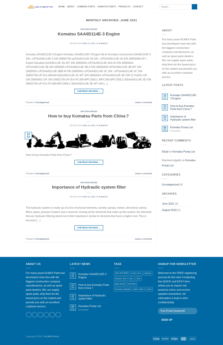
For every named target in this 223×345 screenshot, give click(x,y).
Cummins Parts (86, 6)
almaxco (103, 43)
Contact (138, 6)
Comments (175, 131)
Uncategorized (88, 29)
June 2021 (168, 203)
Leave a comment (143, 102)
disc (132, 278)
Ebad (165, 151)
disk (139, 278)
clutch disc (136, 273)
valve (149, 289)
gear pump (120, 284)
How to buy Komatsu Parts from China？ (89, 116)
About (71, 6)
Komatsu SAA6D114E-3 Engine (89, 34)
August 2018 (169, 210)
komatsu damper (123, 289)
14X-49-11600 (121, 273)
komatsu (132, 284)
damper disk (121, 278)
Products (125, 6)
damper (147, 273)
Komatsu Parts (107, 6)
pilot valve (138, 289)
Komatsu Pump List (181, 127)
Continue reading (89, 91)
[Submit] (194, 7)
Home (61, 6)
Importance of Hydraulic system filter (89, 187)
